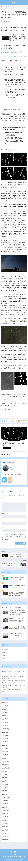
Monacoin (5, 649)
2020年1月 (5, 807)
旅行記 (4, 655)
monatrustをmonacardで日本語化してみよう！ (13, 685)
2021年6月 (5, 781)
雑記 (3, 659)
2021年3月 (5, 787)
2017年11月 (5, 836)
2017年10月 (5, 840)
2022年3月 (5, 751)
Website (10, 482)
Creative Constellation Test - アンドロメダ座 (13, 56)
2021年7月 (5, 778)
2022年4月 (5, 748)
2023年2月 (5, 722)
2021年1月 (5, 794)
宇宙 (10, 454)
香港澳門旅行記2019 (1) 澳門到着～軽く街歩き (13, 680)
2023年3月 (5, 719)
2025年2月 (5, 706)
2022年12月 (5, 729)
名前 (3, 514)
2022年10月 (5, 732)
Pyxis (14, 2)
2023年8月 (5, 712)
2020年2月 (5, 804)
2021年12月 (5, 761)
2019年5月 (5, 820)
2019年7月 (5, 813)
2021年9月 (5, 771)
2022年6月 (5, 742)
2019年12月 (5, 810)
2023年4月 (5, 716)
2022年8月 (5, 735)
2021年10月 (5, 768)
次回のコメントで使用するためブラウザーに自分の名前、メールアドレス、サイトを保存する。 (14, 537)
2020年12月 (5, 797)
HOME (14, 852)
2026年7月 (5, 703)
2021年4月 (5, 784)
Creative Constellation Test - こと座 (11, 52)
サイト (4, 527)
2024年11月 (5, 709)
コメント (4, 501)
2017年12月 (5, 833)
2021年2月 (5, 791)
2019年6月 (5, 817)
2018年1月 (5, 830)
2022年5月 (5, 745)
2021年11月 (5, 765)
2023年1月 (5, 725)
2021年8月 (5, 774)
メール (4, 521)
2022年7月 (5, 738)
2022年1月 (5, 758)
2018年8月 (5, 823)
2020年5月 (5, 800)
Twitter (4, 482)
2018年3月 (5, 827)
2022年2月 (5, 755)
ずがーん (4, 682)
